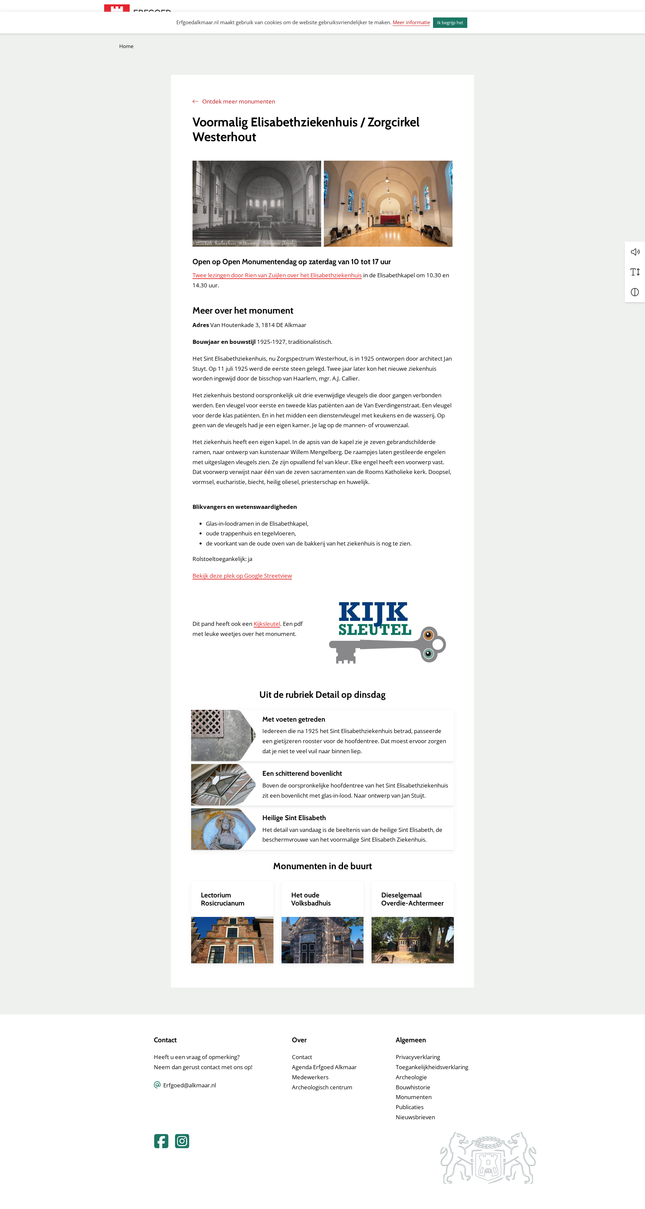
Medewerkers (310, 1077)
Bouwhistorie (413, 1087)
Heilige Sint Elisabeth (294, 817)
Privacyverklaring (418, 1057)
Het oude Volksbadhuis (311, 899)
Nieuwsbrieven (415, 1117)
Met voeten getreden (293, 719)
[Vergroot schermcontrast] (635, 292)
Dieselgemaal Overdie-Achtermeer (412, 899)
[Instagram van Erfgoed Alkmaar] (179, 1145)
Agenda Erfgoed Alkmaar (324, 1067)
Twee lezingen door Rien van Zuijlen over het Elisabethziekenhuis (277, 275)
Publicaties (410, 1107)
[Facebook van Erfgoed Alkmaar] (159, 1145)
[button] (635, 252)
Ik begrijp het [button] (450, 22)
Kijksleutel (267, 624)
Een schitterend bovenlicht (302, 773)
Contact (302, 1057)
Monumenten (414, 1097)
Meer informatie (411, 22)
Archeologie (411, 1077)
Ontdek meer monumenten (238, 101)
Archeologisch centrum (322, 1087)
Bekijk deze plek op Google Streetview (242, 575)
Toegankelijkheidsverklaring (432, 1067)
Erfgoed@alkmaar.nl (189, 1085)
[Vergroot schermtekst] (635, 272)
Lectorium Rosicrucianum (223, 899)
